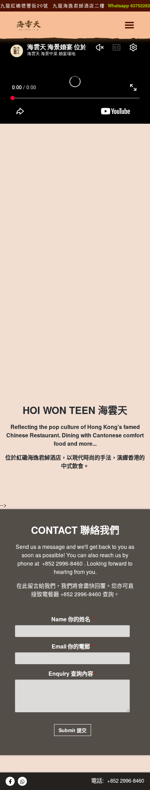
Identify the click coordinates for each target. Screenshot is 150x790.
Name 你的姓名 (72, 619)
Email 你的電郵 (72, 646)
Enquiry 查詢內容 (72, 673)
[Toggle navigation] (129, 25)
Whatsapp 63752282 (129, 5)
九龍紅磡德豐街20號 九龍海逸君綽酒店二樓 (52, 5)
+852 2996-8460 (61, 563)
